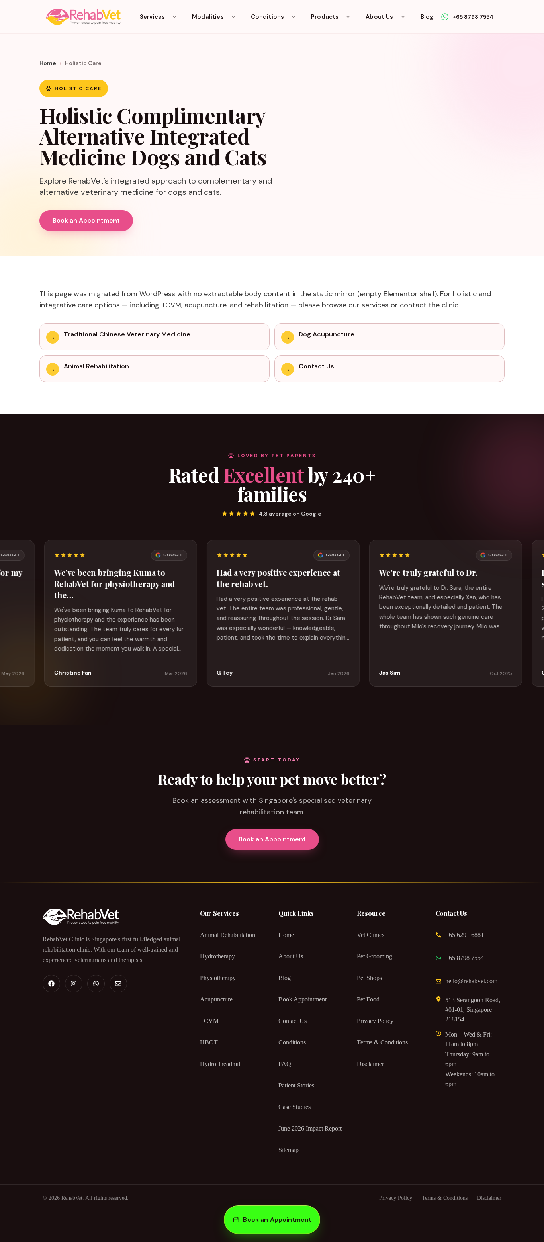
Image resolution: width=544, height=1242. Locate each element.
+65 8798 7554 (464, 957)
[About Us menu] (403, 16)
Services (152, 17)
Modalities (207, 17)
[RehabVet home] (83, 16)
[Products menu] (348, 16)
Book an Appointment (86, 220)
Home (47, 63)
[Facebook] (51, 983)
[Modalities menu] (233, 16)
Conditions (267, 17)
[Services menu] (174, 16)
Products (325, 17)
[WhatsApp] (96, 983)
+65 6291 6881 (464, 934)
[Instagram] (73, 983)
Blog (427, 17)
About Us (379, 17)
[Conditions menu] (293, 16)
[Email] (118, 983)
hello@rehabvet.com (471, 981)
